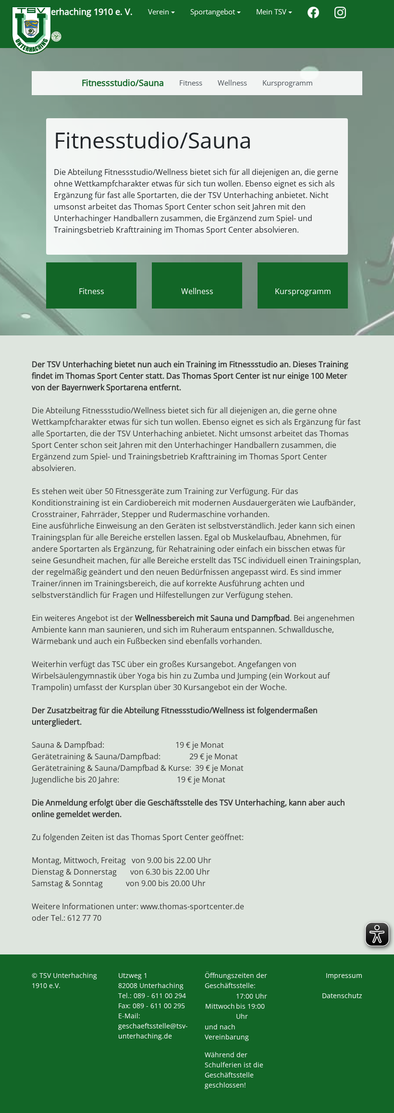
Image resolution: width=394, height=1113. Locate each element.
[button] (161, 12)
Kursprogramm (303, 291)
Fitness (91, 291)
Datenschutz (342, 995)
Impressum (344, 975)
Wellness (197, 291)
